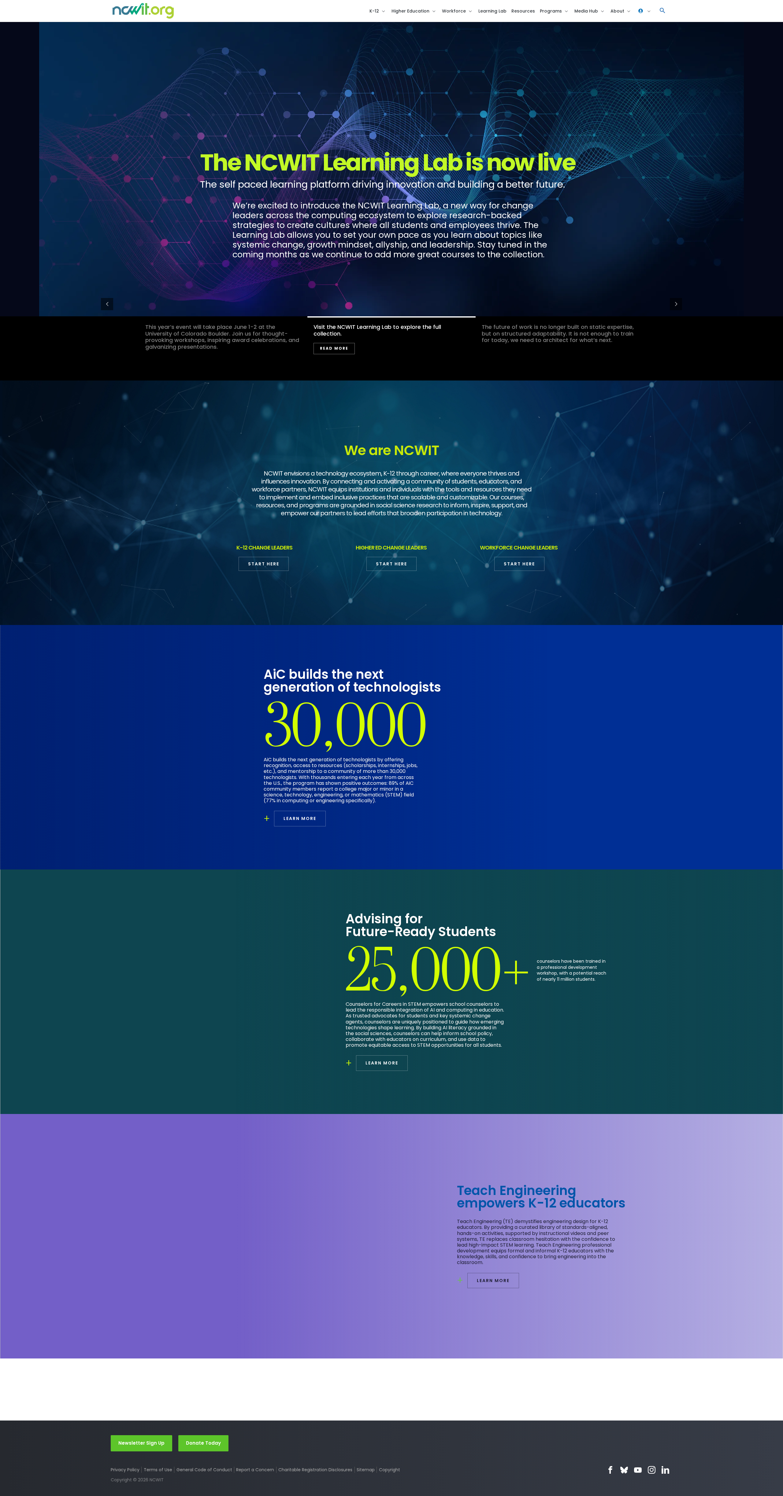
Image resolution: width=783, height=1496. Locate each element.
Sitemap (366, 1470)
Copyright (389, 1470)
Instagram (651, 1470)
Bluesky (624, 1470)
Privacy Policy (125, 1470)
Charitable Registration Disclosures (315, 1470)
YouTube (638, 1470)
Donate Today (203, 1443)
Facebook (610, 1470)
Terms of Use (158, 1470)
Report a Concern (255, 1470)
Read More (502, 355)
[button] (662, 10)
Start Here (263, 564)
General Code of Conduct (204, 1470)
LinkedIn (665, 1470)
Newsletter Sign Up (141, 1443)
